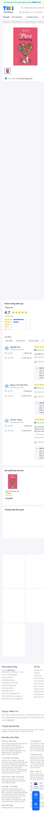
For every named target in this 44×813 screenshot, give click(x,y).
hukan (18, 731)
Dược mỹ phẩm (20, 801)
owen (36, 729)
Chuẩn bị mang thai (12, 754)
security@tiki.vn (18, 699)
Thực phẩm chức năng (12, 791)
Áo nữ (32, 743)
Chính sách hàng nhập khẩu (11, 693)
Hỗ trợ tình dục (18, 799)
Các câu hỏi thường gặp (9, 675)
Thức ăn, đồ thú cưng (12, 771)
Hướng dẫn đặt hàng (8, 680)
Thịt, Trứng (11, 760)
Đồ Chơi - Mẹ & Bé (9, 741)
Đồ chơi (21, 743)
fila (26, 731)
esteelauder (16, 729)
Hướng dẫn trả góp (8, 691)
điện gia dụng (24, 12)
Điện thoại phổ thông (12, 781)
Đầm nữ (37, 743)
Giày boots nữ (37, 777)
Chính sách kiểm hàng (9, 685)
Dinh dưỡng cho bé (12, 749)
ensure (41, 729)
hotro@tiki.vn (18, 696)
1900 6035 (10, 720)
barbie (31, 729)
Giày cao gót (34, 774)
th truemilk (24, 729)
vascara (4, 729)
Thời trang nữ (35, 741)
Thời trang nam (36, 754)
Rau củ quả (8, 762)
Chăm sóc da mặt (7, 789)
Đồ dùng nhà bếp (7, 807)
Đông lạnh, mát (15, 764)
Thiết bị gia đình (19, 807)
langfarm (11, 731)
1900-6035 (11, 670)
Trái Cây (4, 760)
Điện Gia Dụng (7, 805)
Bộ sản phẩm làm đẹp (13, 800)
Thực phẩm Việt (19, 762)
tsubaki (30, 731)
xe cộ (32, 12)
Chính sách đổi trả (7, 688)
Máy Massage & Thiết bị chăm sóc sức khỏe (14, 793)
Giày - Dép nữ (35, 771)
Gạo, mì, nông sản (12, 766)
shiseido (4, 731)
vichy (22, 731)
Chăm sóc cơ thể (11, 792)
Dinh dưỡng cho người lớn (13, 751)
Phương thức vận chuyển (10, 683)
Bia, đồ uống (9, 767)
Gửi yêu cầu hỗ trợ (7, 677)
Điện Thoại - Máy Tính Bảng (13, 777)
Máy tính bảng (10, 783)
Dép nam (40, 787)
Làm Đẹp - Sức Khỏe (9, 786)
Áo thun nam (34, 757)
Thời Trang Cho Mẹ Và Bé (10, 743)
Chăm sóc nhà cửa (14, 773)
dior (9, 729)
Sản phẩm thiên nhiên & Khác (13, 795)
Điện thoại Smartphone (9, 779)
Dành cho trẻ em (11, 769)
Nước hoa (9, 799)
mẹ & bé (39, 12)
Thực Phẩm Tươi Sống (10, 758)
